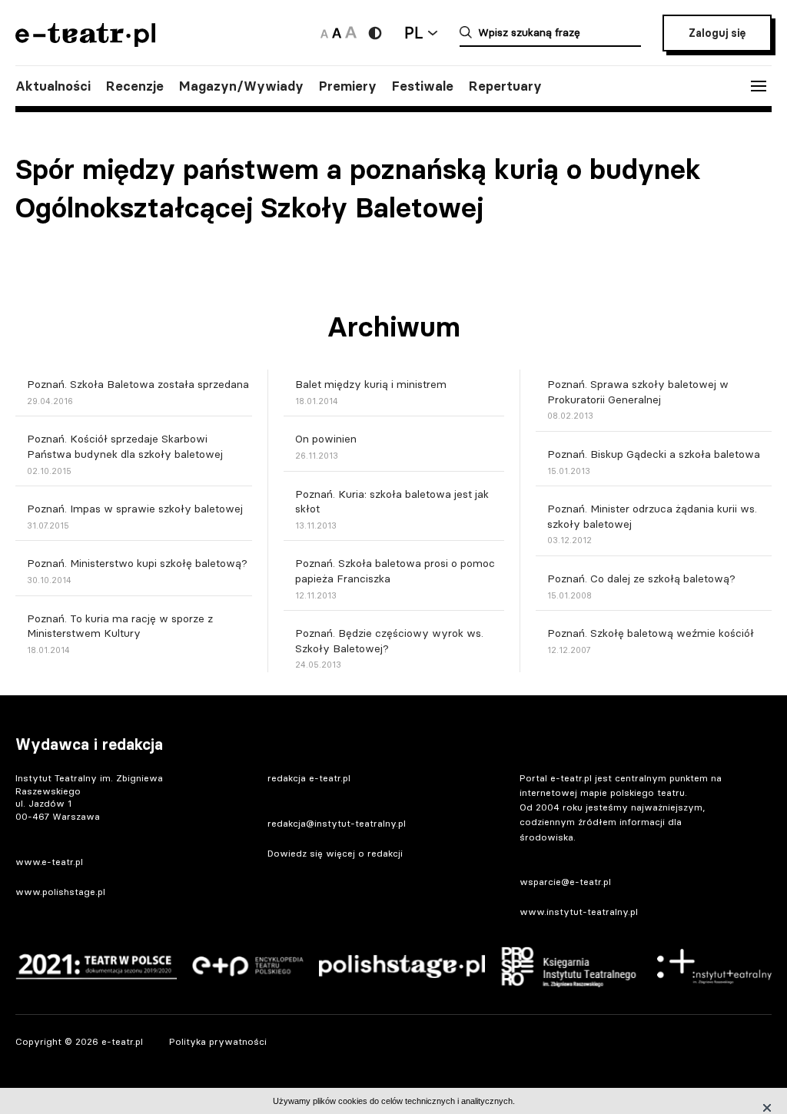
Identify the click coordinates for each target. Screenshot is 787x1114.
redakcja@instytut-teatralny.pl (336, 823)
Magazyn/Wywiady (241, 86)
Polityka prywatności (218, 1041)
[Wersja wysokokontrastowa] (375, 33)
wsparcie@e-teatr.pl (565, 881)
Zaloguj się (717, 33)
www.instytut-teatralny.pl (579, 911)
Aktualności (53, 86)
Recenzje (135, 86)
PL (413, 32)
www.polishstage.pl (60, 891)
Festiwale (422, 86)
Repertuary (505, 86)
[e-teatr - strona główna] (85, 42)
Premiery (348, 86)
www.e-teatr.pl (49, 861)
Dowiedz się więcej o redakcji (335, 853)
